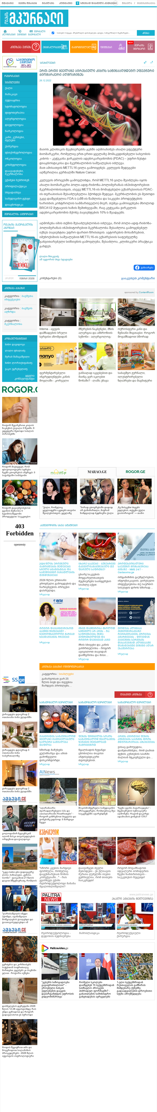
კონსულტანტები (15, 338)
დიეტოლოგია (14, 125)
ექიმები (21, 35)
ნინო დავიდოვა (15, 344)
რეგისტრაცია (146, 3)
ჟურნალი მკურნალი (36, 33)
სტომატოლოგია (16, 106)
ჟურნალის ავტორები (18, 214)
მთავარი (8, 3)
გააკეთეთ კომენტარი (138, 278)
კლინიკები (9, 35)
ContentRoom (139, 292)
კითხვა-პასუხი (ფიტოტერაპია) (63, 666)
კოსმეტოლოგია (15, 165)
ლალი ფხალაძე (15, 350)
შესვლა (127, 3)
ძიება (145, 33)
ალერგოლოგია (15, 119)
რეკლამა (48, 3)
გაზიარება (147, 267)
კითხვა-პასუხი (14, 288)
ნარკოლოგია (14, 131)
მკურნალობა (13, 324)
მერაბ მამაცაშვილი (17, 356)
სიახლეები (12, 82)
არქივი (9, 278)
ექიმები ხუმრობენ (17, 180)
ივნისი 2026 (27, 279)
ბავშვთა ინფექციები (18, 297)
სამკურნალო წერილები (56, 702)
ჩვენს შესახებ (28, 3)
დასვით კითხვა (131, 694)
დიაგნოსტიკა (14, 205)
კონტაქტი (65, 3)
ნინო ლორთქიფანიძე (18, 362)
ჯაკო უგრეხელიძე (16, 369)
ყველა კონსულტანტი (24, 377)
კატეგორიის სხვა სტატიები (59, 525)
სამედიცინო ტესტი (17, 198)
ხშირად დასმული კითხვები (98, 3)
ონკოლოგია (13, 159)
